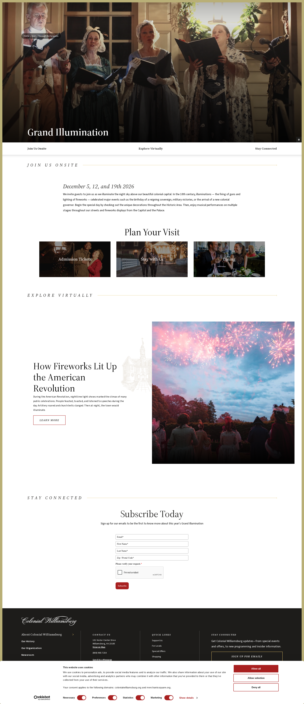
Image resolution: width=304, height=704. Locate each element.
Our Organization (31, 648)
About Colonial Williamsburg (41, 634)
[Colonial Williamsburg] (49, 624)
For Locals (157, 646)
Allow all (256, 668)
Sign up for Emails (246, 656)
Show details (186, 697)
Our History (28, 641)
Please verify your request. (129, 563)
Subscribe (122, 585)
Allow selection (256, 678)
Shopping (156, 656)
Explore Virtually (151, 148)
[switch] (112, 697)
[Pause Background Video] (299, 139)
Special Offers (158, 651)
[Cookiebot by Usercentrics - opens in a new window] (42, 697)
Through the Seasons (48, 36)
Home (26, 36)
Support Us (157, 640)
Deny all (256, 687)
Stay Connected (266, 148)
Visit (34, 36)
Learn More (49, 420)
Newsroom (27, 655)
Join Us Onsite (36, 148)
